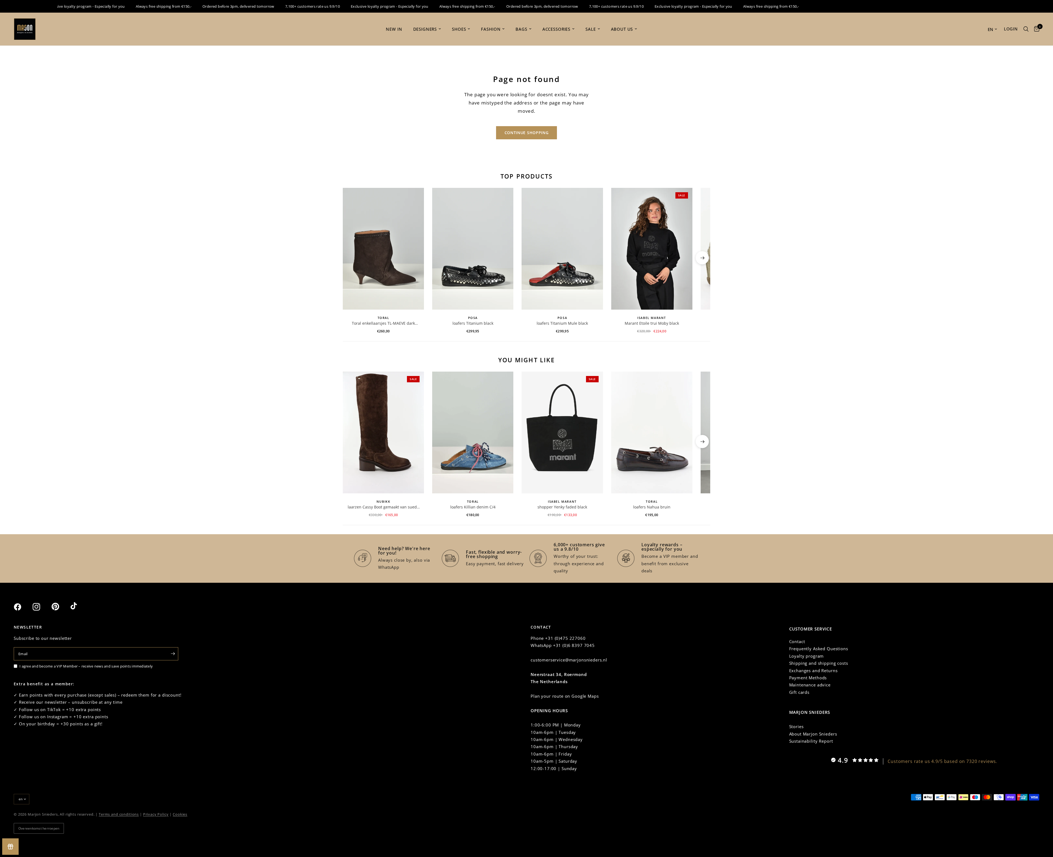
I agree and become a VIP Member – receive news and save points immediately (86, 666)
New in (394, 29)
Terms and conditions (119, 814)
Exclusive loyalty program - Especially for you (68, 6)
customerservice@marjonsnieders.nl (569, 660)
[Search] (1026, 29)
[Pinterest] (60, 607)
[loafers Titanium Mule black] (562, 249)
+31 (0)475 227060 (565, 638)
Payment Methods (808, 677)
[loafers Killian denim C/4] (472, 432)
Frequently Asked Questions (818, 648)
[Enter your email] (172, 653)
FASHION (490, 29)
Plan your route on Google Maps (565, 696)
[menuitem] (393, 29)
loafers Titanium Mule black (562, 323)
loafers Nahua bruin (651, 507)
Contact (797, 641)
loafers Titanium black (472, 323)
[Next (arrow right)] (702, 257)
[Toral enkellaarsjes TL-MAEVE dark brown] (383, 249)
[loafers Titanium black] (472, 249)
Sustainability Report (811, 741)
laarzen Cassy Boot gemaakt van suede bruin (383, 507)
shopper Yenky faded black (562, 507)
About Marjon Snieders (813, 734)
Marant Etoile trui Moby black (652, 323)
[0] (1035, 29)
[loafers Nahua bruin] (651, 432)
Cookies (180, 814)
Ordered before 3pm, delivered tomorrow (221, 6)
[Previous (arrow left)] (350, 257)
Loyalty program (806, 656)
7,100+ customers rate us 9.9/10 (295, 6)
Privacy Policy (156, 814)
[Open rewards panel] (10, 846)
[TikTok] (79, 607)
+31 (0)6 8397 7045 (574, 645)
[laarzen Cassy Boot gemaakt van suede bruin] (383, 432)
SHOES (459, 29)
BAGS (521, 29)
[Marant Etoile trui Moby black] (651, 249)
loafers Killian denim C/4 (473, 507)
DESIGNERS (425, 29)
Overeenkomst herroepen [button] (38, 828)
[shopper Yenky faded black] (562, 432)
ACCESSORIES (556, 29)
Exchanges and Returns (813, 670)
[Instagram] (41, 607)
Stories (796, 726)
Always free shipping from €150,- (146, 6)
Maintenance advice (810, 685)
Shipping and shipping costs (818, 663)
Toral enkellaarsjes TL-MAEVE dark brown (383, 323)
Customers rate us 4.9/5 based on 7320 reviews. (942, 761)
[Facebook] (22, 607)
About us (622, 29)
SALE (590, 29)
